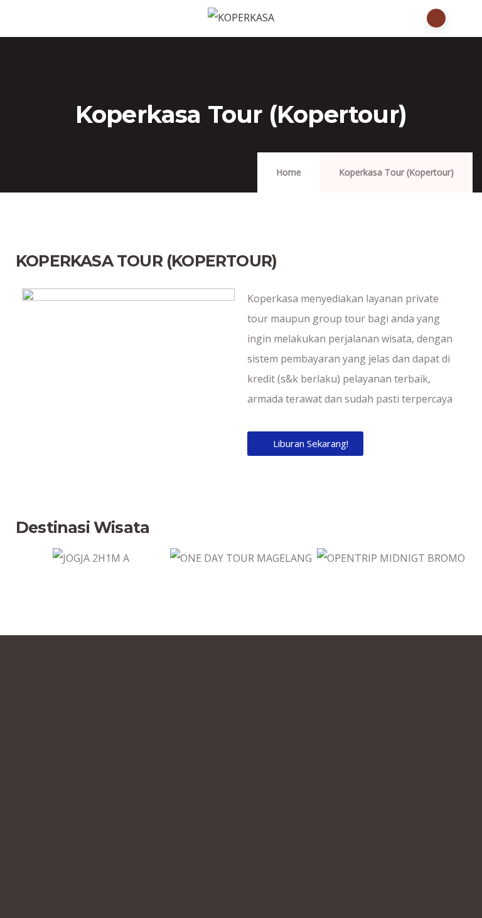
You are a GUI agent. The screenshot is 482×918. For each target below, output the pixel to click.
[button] (28, 568)
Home (288, 172)
